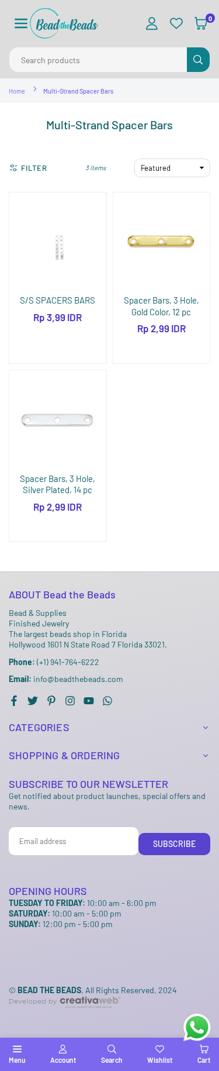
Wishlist (159, 1060)
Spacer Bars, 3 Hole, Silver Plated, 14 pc (57, 484)
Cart (203, 1060)
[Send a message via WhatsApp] (197, 1027)
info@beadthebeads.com (66, 679)
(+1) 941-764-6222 (54, 662)
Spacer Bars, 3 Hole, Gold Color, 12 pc (161, 306)
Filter (34, 168)
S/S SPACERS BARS (57, 300)
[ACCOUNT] (152, 23)
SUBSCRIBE (174, 844)
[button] (21, 23)
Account (63, 1060)
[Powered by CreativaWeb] (65, 1017)
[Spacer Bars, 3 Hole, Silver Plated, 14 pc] (57, 418)
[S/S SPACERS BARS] (57, 241)
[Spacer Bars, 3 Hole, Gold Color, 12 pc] (161, 241)
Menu (17, 1060)
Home (17, 91)
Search (112, 1060)
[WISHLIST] (176, 23)
